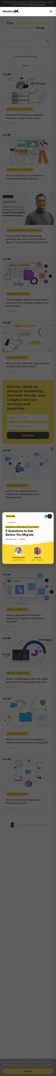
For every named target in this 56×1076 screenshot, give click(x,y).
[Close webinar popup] (49, 516)
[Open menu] (51, 11)
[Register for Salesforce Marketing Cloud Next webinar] (28, 538)
